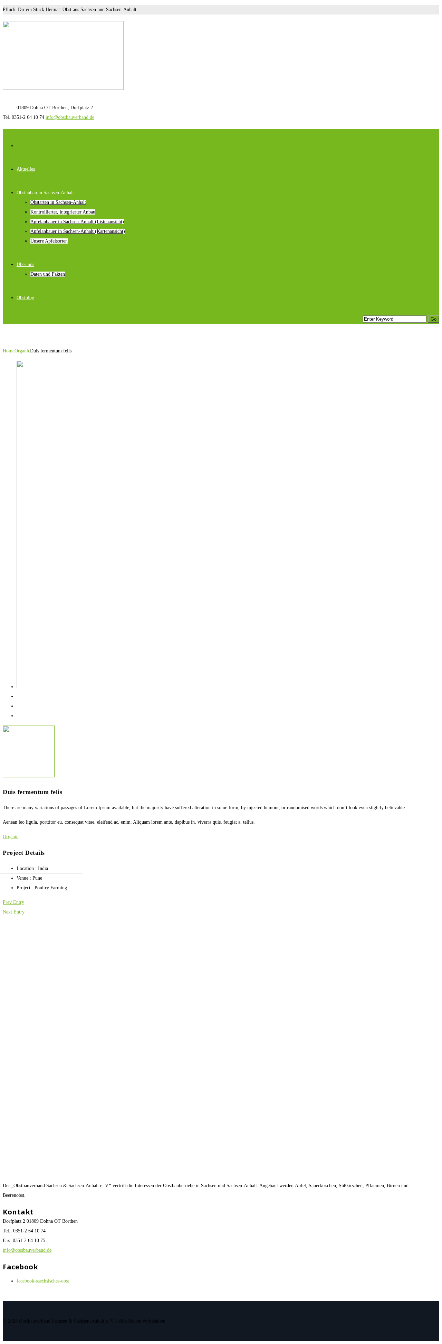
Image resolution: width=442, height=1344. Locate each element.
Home (9, 350)
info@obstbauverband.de (70, 117)
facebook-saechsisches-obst (43, 1281)
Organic (22, 350)
